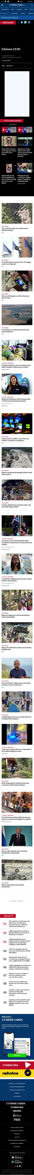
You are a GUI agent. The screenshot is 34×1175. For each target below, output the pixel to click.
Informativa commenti (17, 1143)
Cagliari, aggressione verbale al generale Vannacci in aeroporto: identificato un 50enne (19, 932)
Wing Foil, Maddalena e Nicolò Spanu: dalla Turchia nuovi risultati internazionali (16, 400)
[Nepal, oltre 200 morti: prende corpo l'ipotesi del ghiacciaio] (17, 632)
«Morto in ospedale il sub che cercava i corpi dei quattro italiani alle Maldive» (19, 950)
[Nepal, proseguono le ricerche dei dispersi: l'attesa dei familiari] (17, 600)
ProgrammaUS (5, 9)
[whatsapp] (8, 1)
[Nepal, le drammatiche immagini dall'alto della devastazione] (17, 457)
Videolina (7, 22)
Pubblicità (17, 1134)
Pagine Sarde (17, 1096)
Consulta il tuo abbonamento (17, 1083)
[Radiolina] (17, 1073)
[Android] (17, 1162)
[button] (18, 22)
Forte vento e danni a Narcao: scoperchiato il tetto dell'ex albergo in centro (16, 750)
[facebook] (5, 1)
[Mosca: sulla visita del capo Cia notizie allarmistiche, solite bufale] (17, 836)
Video (12, 9)
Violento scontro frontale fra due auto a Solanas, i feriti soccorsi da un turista (18, 975)
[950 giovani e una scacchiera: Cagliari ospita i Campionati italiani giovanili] (25, 168)
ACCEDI (30, 1)
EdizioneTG (9, 65)
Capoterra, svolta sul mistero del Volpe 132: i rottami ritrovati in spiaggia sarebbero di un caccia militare (19, 1002)
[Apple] (17, 1157)
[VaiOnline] (17, 1116)
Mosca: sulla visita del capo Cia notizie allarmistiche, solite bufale (14, 852)
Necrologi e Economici (17, 1130)
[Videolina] (17, 1065)
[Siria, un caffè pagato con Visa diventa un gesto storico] (17, 281)
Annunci (17, 1093)
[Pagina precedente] (24, 901)
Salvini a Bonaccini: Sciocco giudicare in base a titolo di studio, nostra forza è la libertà (9, 179)
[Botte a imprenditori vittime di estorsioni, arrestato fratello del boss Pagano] (17, 768)
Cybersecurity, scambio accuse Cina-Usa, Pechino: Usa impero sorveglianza (15, 439)
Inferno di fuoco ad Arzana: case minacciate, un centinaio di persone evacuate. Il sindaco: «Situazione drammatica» (19, 923)
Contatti (17, 1137)
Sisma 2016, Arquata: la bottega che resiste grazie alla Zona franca (9, 151)
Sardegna (19, 9)
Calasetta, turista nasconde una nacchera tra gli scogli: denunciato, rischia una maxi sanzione (19, 992)
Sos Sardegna (14, 13)
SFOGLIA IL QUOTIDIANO (9, 17)
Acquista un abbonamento (17, 1086)
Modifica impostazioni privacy (17, 1140)
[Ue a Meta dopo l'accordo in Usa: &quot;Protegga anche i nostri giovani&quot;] (17, 247)
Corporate (17, 1146)
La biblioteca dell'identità (17, 1090)
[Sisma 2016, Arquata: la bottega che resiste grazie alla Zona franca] (9, 141)
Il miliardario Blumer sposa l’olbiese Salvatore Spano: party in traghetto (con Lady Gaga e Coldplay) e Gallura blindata (20, 941)
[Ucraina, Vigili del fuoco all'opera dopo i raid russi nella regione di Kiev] (17, 490)
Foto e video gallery (12, 121)
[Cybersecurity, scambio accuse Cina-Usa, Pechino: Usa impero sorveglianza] (17, 423)
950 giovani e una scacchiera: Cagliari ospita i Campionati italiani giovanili (24, 178)
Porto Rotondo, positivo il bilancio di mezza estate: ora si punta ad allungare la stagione (16, 818)
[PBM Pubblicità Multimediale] (17, 1120)
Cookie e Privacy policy (17, 1127)
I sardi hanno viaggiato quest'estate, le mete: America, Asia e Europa (17, 580)
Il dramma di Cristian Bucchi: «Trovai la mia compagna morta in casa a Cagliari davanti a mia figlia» (19, 959)
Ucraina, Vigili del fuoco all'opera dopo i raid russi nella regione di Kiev (16, 506)
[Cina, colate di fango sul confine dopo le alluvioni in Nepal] (17, 213)
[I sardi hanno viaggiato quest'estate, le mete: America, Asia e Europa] (17, 563)
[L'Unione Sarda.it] (17, 5)
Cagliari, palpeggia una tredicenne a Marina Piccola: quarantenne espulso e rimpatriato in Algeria (20, 967)
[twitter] (3, 1)
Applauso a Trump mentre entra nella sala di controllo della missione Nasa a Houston (25, 152)
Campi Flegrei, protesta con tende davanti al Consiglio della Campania (16, 718)
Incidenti (23, 13)
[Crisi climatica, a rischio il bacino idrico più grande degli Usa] (17, 314)
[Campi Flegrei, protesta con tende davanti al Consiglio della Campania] (17, 701)
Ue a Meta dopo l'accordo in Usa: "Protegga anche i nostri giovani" (16, 263)
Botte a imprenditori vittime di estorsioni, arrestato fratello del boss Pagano (15, 784)
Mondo (31, 9)
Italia (26, 9)
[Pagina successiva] (10, 901)
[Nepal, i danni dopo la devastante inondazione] (17, 869)
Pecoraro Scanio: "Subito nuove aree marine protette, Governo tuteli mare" (16, 684)
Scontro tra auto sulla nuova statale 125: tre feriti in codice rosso (18, 983)
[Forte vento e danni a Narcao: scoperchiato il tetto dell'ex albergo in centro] (17, 734)
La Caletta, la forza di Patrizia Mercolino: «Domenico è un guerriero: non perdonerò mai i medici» (17, 542)
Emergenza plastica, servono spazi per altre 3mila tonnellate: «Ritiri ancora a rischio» (16, 366)
